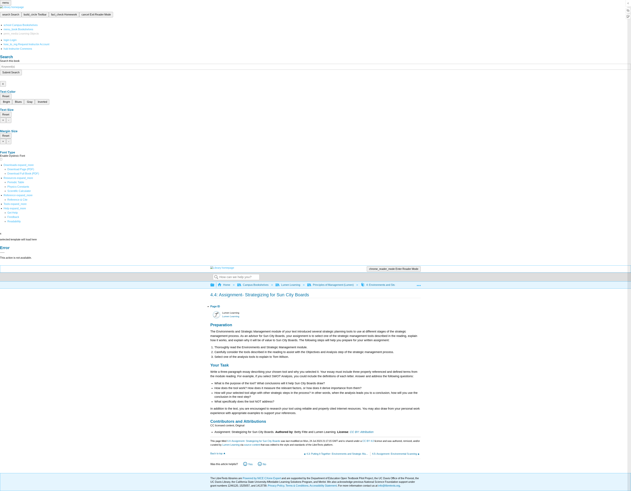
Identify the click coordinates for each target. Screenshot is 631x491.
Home (226, 284)
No (264, 464)
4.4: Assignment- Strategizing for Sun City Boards (253, 441)
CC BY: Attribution (362, 432)
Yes (250, 464)
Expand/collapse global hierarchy (214, 285)
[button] (13, 217)
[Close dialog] (2, 252)
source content (252, 444)
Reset (5, 96)
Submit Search (11, 72)
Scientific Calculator (19, 191)
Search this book (10, 61)
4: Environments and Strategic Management (392, 284)
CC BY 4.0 (368, 441)
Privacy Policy (276, 485)
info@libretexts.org (388, 485)
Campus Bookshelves (255, 284)
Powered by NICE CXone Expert (262, 478)
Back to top (216, 453)
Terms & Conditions (297, 485)
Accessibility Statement (323, 485)
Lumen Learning (290, 284)
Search (216, 277)
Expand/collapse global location (419, 284)
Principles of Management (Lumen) (333, 284)
